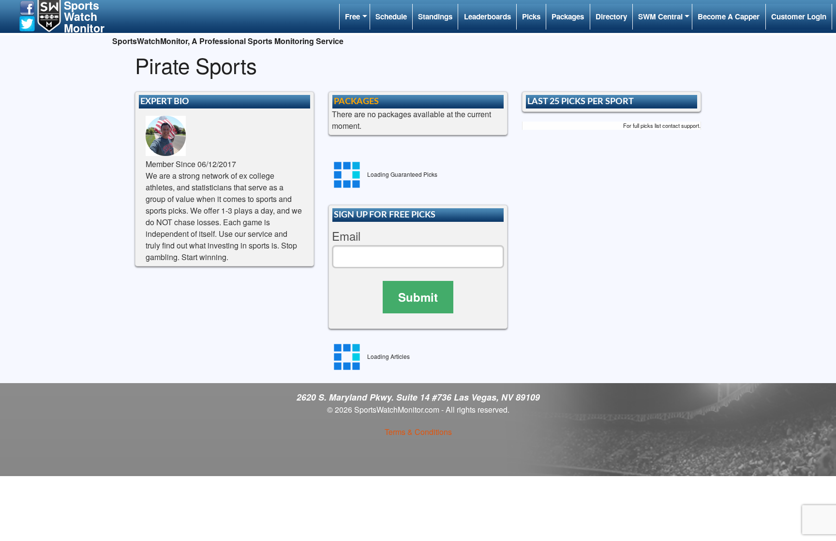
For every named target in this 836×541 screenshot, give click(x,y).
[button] (27, 7)
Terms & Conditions (418, 431)
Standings (435, 16)
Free (352, 16)
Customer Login (798, 16)
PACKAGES (356, 101)
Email (346, 236)
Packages (568, 16)
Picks (531, 16)
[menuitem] (354, 17)
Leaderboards (487, 16)
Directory (611, 16)
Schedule (391, 16)
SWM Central (660, 16)
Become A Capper (729, 16)
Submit (418, 297)
